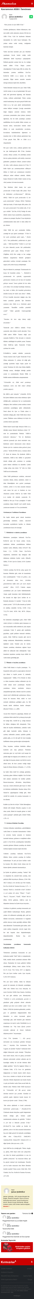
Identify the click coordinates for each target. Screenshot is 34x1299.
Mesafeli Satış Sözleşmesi (9, 1276)
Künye (30, 1279)
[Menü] (32, 3)
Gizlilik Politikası (6, 1269)
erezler (29, 1269)
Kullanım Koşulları (7, 1272)
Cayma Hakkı (27, 1276)
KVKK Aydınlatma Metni (9, 1279)
